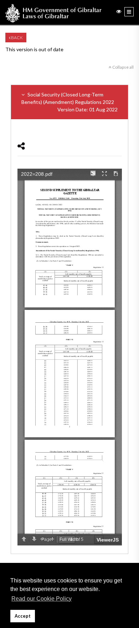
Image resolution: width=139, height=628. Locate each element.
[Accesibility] (118, 11)
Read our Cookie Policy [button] (41, 599)
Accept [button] (23, 616)
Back (16, 37)
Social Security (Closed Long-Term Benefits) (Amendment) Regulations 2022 (69, 101)
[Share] (21, 146)
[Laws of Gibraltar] (53, 12)
